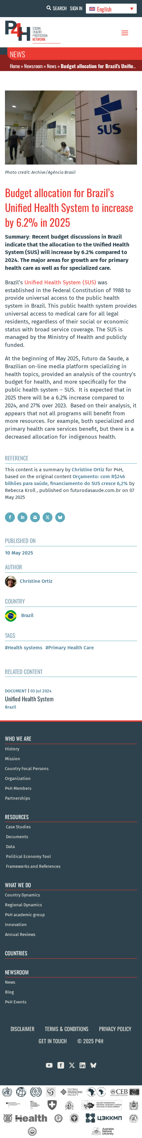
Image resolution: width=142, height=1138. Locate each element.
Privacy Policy (115, 1029)
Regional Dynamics (23, 905)
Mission (12, 759)
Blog (9, 992)
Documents (17, 837)
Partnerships (17, 798)
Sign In (76, 8)
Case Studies (18, 827)
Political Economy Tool (28, 856)
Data (10, 846)
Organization (18, 778)
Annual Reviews (20, 934)
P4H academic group (25, 915)
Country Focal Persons (27, 768)
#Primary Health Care (70, 648)
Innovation (16, 924)
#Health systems (23, 648)
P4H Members (18, 788)
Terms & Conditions (67, 1029)
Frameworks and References (33, 866)
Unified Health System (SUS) (60, 282)
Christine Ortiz (88, 470)
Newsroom (33, 65)
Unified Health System (29, 698)
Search (60, 8)
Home (15, 65)
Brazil (26, 615)
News (51, 65)
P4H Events (15, 1002)
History (12, 749)
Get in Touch (53, 1041)
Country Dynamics (22, 895)
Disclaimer (22, 1029)
